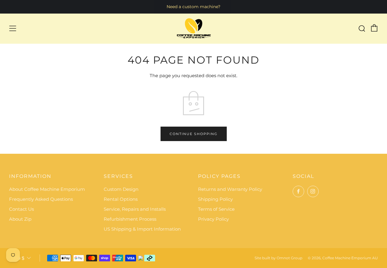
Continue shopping (194, 134)
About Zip (20, 219)
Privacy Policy (213, 219)
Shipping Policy (215, 199)
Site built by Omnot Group (278, 258)
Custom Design (121, 189)
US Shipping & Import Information (142, 229)
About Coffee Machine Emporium (47, 189)
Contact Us (21, 209)
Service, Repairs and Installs (135, 209)
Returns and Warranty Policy (230, 189)
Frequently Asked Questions (41, 199)
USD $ (17, 258)
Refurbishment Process (130, 219)
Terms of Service (216, 209)
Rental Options (121, 199)
